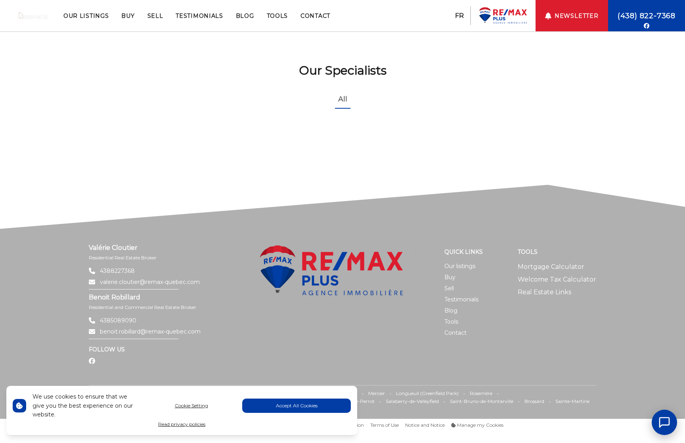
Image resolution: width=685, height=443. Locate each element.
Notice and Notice (425, 425)
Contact (455, 332)
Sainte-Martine (572, 401)
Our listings (459, 266)
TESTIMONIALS (199, 15)
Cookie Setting (191, 405)
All (342, 99)
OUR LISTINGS (86, 15)
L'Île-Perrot (362, 401)
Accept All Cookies (297, 405)
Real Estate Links (544, 292)
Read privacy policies (181, 424)
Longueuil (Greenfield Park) (427, 393)
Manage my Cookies (479, 425)
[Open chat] (664, 422)
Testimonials (461, 299)
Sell (449, 288)
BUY (127, 15)
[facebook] (646, 26)
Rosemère (481, 393)
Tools (451, 321)
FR (459, 15)
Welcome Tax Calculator (557, 279)
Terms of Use (384, 425)
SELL (155, 15)
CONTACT (315, 15)
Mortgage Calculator (551, 266)
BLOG (245, 15)
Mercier (376, 393)
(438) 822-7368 (646, 16)
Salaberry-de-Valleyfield (412, 401)
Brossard (534, 401)
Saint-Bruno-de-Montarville (481, 401)
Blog (450, 310)
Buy (449, 277)
